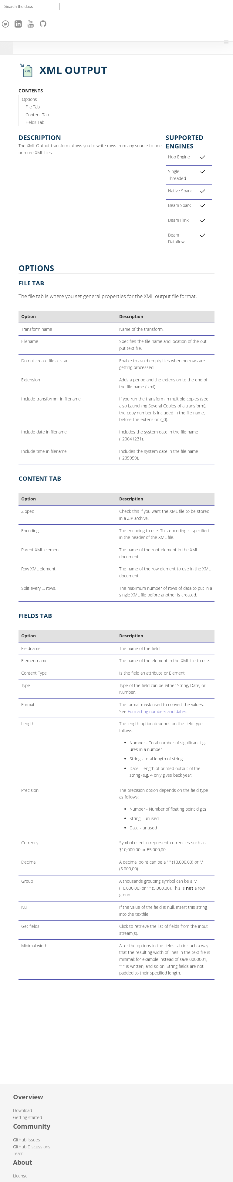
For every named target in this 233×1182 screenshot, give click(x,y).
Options (29, 99)
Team (18, 1153)
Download (22, 1110)
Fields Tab (34, 122)
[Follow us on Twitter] (6, 22)
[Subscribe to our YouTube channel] (31, 22)
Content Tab (37, 115)
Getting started (27, 1117)
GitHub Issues (26, 1140)
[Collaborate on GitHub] (44, 22)
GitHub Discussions (31, 1147)
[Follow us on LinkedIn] (19, 22)
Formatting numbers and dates (157, 711)
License (20, 1176)
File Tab (32, 107)
